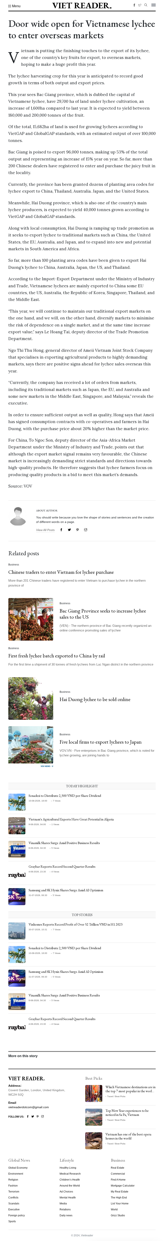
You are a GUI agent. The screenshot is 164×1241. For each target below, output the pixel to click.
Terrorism (13, 1191)
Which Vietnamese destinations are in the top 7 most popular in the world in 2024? (130, 1091)
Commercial (118, 1173)
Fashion (13, 1185)
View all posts (45, 530)
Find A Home (118, 1179)
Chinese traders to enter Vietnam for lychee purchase (61, 572)
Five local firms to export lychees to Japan (101, 742)
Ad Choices (66, 1191)
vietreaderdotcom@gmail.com (28, 1107)
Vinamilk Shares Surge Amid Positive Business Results (64, 843)
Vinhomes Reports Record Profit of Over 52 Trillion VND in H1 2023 (76, 924)
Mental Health (68, 1197)
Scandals (13, 1203)
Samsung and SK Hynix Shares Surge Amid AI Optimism (66, 890)
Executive (14, 1209)
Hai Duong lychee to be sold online (95, 699)
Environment (15, 1173)
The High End (119, 1197)
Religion (13, 1179)
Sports (12, 1221)
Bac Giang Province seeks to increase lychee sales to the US (103, 613)
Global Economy (18, 1167)
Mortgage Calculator (123, 1185)
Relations (65, 1209)
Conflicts (13, 1197)
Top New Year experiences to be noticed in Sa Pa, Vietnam (127, 1112)
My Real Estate (119, 1191)
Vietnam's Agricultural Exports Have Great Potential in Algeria (71, 819)
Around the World (70, 1185)
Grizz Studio (118, 1215)
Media (63, 1203)
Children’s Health (70, 1179)
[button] (14, 6)
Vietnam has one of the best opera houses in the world (128, 1136)
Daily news (66, 1215)
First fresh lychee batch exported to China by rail (56, 655)
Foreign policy (16, 1215)
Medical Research (70, 1173)
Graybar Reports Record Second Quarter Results (62, 866)
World (114, 1209)
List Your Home (120, 1203)
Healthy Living (68, 1167)
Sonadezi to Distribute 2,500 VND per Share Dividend (65, 795)
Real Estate (117, 1167)
